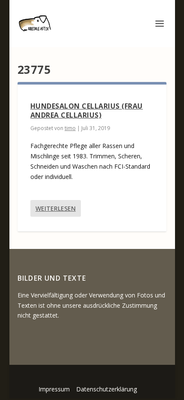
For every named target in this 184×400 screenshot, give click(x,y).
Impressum (54, 389)
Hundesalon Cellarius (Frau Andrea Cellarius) (86, 110)
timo (70, 128)
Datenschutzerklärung (106, 389)
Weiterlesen (56, 208)
